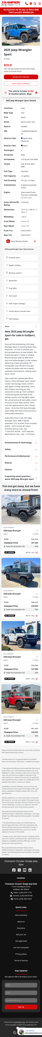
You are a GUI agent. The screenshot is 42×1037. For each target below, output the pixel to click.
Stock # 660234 (8, 527)
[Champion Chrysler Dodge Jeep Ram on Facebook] (13, 869)
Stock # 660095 (8, 654)
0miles (36, 534)
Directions (21, 928)
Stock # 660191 (8, 591)
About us (21, 921)
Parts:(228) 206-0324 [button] (23, 899)
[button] (26, 3)
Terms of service (21, 960)
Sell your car (21, 934)
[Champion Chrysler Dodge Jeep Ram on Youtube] (23, 869)
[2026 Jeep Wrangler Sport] (21, 509)
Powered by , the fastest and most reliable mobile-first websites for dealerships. (21, 1025)
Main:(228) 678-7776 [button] (23, 892)
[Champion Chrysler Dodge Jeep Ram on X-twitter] (18, 869)
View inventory (21, 915)
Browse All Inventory (21, 77)
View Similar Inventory (21, 83)
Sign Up (21, 1007)
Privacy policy (21, 954)
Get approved (21, 941)
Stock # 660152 (8, 717)
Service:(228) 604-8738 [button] (22, 895)
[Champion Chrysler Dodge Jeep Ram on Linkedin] (29, 869)
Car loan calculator (21, 947)
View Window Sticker (19, 241)
